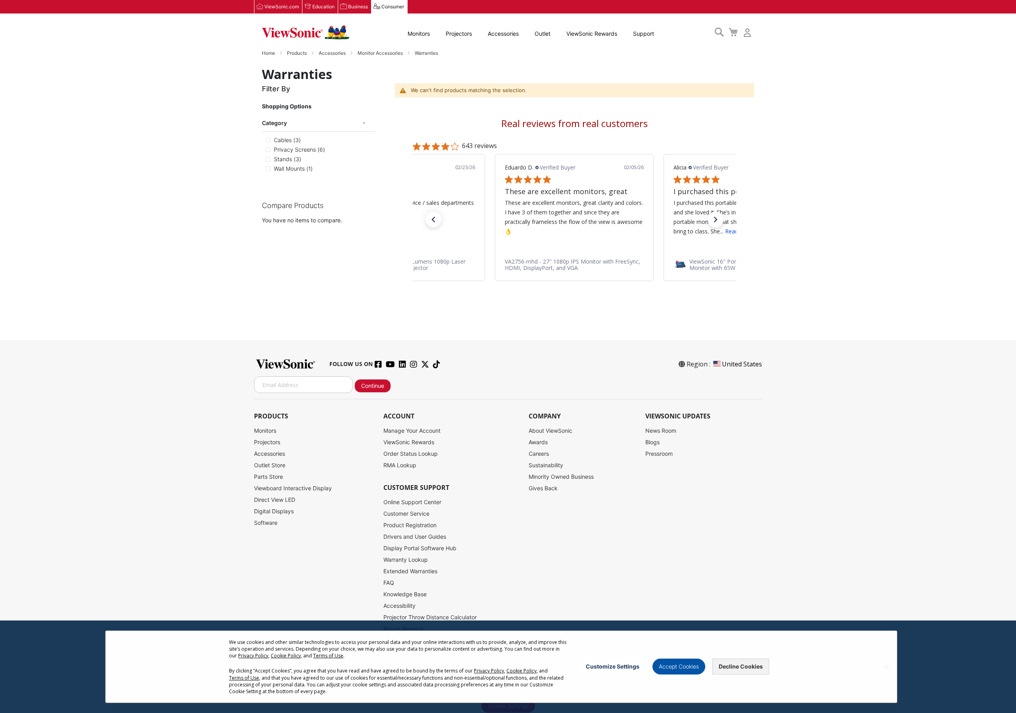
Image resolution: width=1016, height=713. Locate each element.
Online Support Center (412, 502)
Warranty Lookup (405, 559)
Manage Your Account (412, 430)
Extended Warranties (410, 571)
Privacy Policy (253, 655)
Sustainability (546, 465)
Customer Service (406, 513)
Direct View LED (274, 499)
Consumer (392, 7)
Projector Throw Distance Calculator (430, 617)
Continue (372, 385)
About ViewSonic (550, 430)
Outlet (542, 33)
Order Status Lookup (410, 453)
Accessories (503, 33)
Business (358, 7)
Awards (538, 442)
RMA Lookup (399, 465)
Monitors (419, 33)
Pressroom (659, 453)
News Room (660, 430)
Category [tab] (274, 122)
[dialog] (508, 667)
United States (742, 364)
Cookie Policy (286, 655)
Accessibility (399, 605)
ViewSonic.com (281, 7)
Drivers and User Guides (414, 536)
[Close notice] (886, 667)
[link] (574, 264)
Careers (539, 453)
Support (643, 33)
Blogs (652, 442)
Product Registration (410, 525)
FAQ (388, 582)
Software (265, 522)
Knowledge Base (405, 594)
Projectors (459, 33)
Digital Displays (274, 511)
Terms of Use (328, 655)
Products (297, 53)
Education (323, 7)
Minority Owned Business (561, 476)
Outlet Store (269, 465)
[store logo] (305, 32)
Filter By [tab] (276, 89)
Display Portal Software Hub (419, 548)
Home (269, 53)
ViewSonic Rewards (591, 33)
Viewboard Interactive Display (293, 488)
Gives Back (543, 488)
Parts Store (268, 476)
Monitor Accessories (381, 53)
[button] (433, 219)
